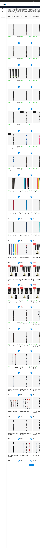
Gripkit (31, 16)
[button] (3, 11)
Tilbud (36, 4)
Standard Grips (36, 16)
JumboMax (26, 16)
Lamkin (15, 16)
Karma (22, 16)
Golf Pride (10, 16)
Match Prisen (14, 1)
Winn (18, 16)
